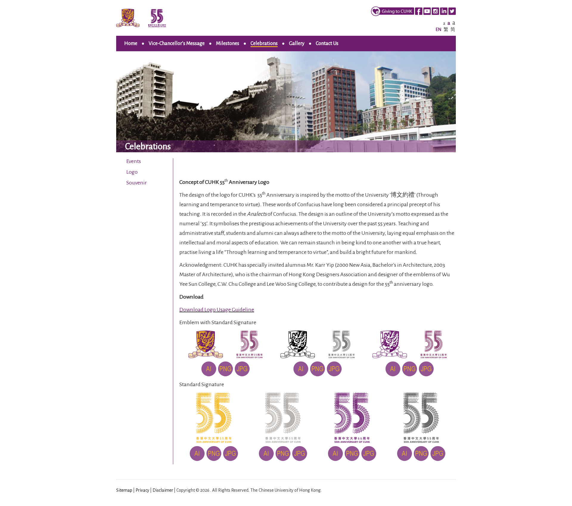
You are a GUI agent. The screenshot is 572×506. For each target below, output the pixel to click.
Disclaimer (163, 490)
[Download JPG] (242, 369)
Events (133, 161)
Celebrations (264, 43)
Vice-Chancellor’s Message (177, 43)
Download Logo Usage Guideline (216, 310)
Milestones (227, 43)
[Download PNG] (225, 369)
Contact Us (327, 43)
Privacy (142, 490)
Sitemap (124, 490)
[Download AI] (208, 369)
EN (439, 29)
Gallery (296, 43)
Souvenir (136, 183)
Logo (132, 172)
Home (130, 43)
